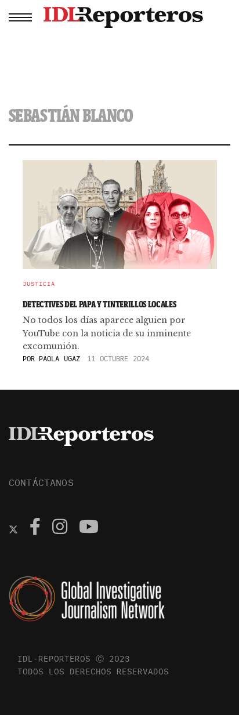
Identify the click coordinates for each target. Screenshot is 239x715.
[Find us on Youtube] (89, 528)
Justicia (39, 284)
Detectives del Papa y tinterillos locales (99, 304)
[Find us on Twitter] (13, 528)
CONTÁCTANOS (41, 482)
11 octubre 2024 (118, 358)
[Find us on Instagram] (59, 528)
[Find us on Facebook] (35, 528)
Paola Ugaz (59, 358)
